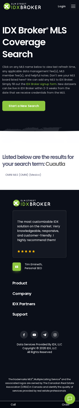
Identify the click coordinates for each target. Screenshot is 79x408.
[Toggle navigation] (73, 6)
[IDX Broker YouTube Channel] (34, 334)
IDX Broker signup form (41, 84)
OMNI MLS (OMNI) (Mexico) (23, 175)
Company (21, 293)
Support (20, 314)
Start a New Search (24, 106)
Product (19, 283)
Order (66, 404)
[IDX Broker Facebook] (24, 334)
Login (62, 6)
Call (13, 404)
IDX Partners (23, 304)
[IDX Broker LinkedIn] (45, 334)
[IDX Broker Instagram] (55, 334)
